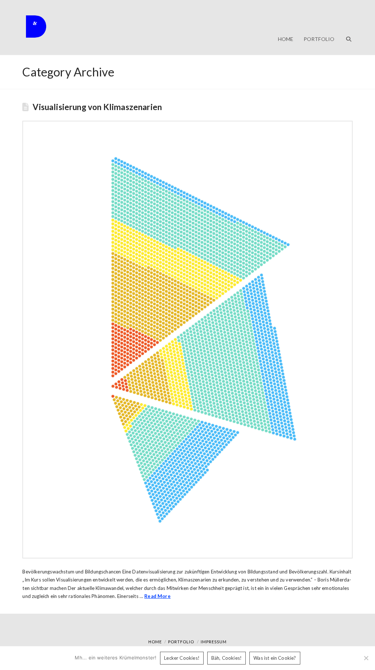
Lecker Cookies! (182, 658)
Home (155, 641)
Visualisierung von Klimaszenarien (97, 107)
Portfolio (181, 641)
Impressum (214, 641)
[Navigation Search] (345, 27)
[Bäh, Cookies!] (366, 658)
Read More (157, 596)
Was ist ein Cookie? (274, 658)
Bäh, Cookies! (226, 658)
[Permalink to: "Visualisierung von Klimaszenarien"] (187, 339)
